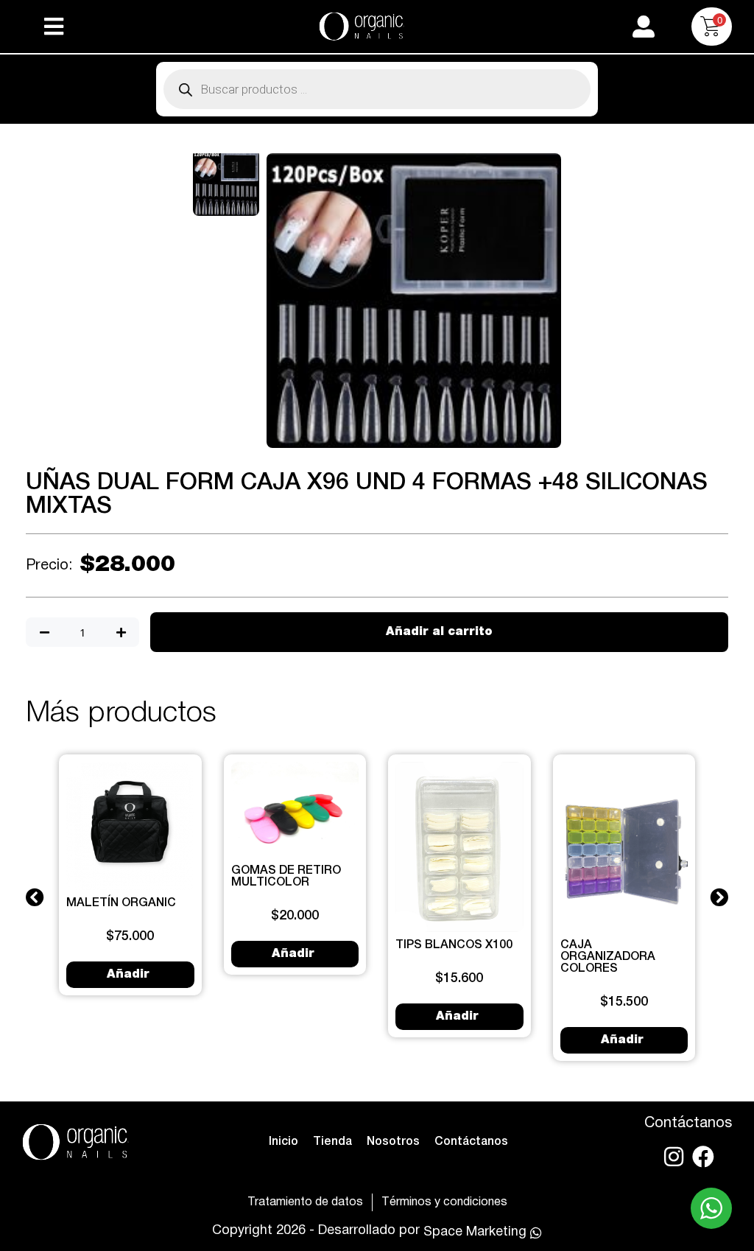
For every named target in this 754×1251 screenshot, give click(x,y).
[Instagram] (674, 1157)
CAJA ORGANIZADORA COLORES (607, 957)
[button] (53, 26)
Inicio (283, 1142)
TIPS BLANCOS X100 (453, 945)
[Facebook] (703, 1157)
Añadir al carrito (439, 632)
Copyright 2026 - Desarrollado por (316, 1230)
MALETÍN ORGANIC (121, 903)
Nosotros (393, 1142)
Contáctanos (471, 1142)
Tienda (332, 1142)
